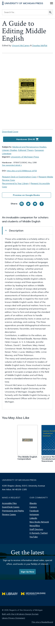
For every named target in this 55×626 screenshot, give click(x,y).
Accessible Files (9, 503)
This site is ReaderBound (42, 622)
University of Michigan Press (25, 156)
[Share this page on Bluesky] (35, 204)
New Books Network (39, 522)
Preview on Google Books (26, 195)
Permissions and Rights (13, 510)
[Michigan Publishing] (34, 593)
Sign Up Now (27, 571)
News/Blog (35, 525)
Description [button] (16, 230)
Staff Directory (36, 529)
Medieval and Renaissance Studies (29, 147)
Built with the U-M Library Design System (20, 614)
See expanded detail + (12, 165)
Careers (33, 507)
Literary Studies (9, 150)
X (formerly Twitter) (39, 533)
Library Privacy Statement (13, 618)
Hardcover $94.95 (27, 139)
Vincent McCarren (21, 45)
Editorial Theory (26, 150)
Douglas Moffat (39, 45)
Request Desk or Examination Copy (19, 176)
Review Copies (9, 514)
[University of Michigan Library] (11, 593)
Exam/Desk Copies (10, 507)
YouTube (34, 537)
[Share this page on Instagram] (21, 204)
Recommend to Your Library (15, 183)
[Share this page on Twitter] (28, 204)
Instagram (34, 514)
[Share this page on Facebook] (42, 204)
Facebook (34, 510)
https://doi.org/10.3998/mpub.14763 (22, 171)
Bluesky (33, 503)
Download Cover (10, 131)
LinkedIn (33, 518)
